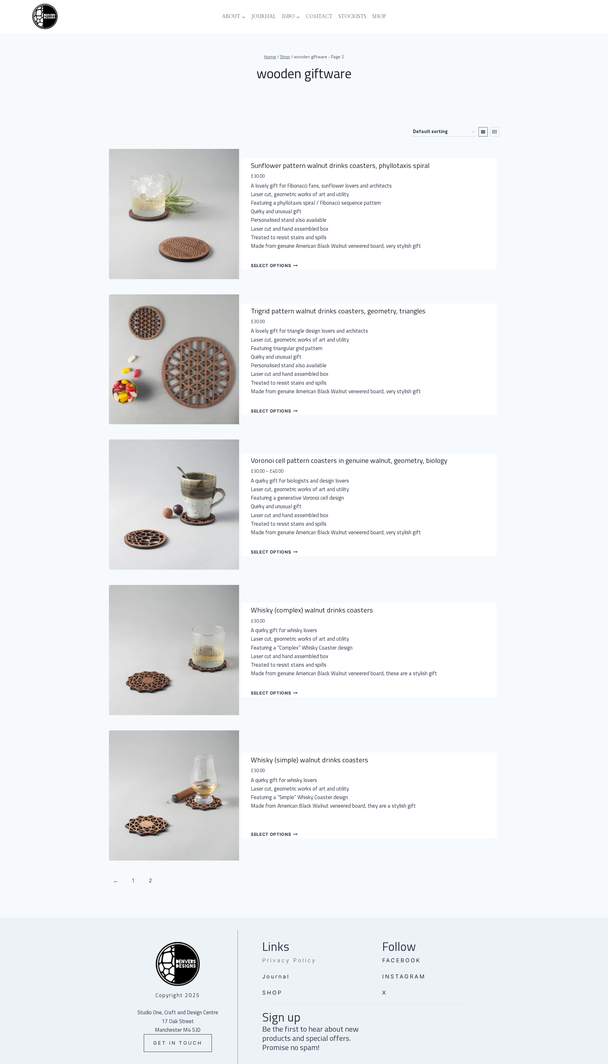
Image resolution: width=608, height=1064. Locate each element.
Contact (319, 16)
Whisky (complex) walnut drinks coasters (312, 610)
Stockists (352, 16)
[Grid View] (494, 132)
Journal (263, 16)
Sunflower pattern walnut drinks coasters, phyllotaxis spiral (340, 165)
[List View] (483, 132)
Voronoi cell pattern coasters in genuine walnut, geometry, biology (349, 460)
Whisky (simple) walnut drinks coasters (309, 759)
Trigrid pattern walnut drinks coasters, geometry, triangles (338, 310)
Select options (271, 265)
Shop (379, 16)
